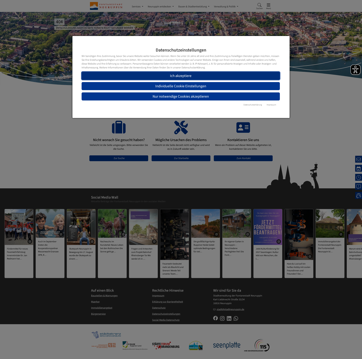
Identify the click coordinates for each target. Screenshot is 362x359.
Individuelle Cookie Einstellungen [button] (180, 86)
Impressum (271, 104)
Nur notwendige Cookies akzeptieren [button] (181, 96)
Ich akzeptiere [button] (180, 75)
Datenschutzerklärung (253, 104)
